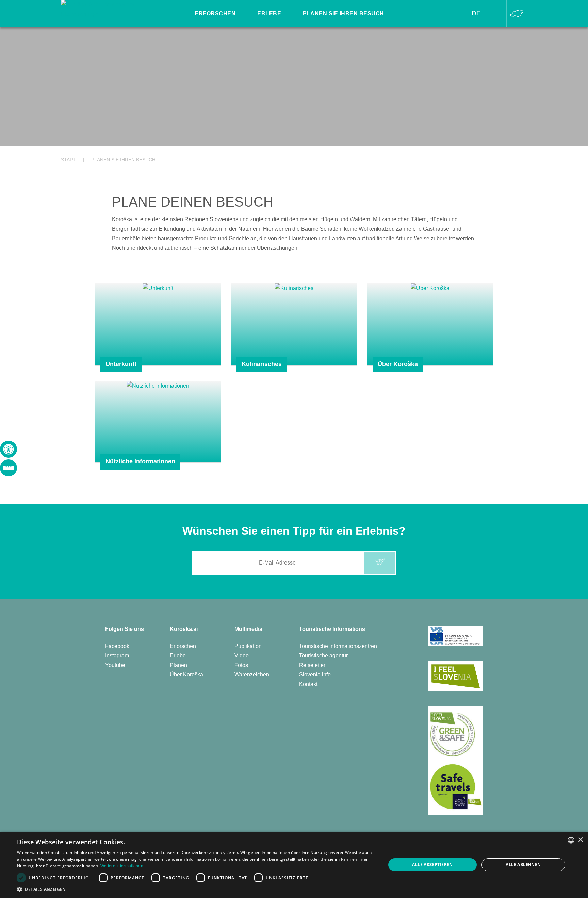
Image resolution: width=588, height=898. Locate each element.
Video (241, 655)
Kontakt (308, 684)
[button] (196, 889)
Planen (178, 665)
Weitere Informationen (121, 866)
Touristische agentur (323, 655)
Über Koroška (186, 674)
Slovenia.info (315, 674)
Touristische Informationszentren (338, 646)
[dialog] (294, 865)
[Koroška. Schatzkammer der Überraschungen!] (107, 9)
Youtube (115, 665)
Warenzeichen (251, 674)
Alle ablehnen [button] (523, 864)
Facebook (117, 646)
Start (68, 159)
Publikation (248, 646)
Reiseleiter (312, 665)
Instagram (117, 655)
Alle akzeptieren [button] (432, 864)
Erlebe (178, 655)
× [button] (580, 840)
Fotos (241, 665)
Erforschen (183, 646)
